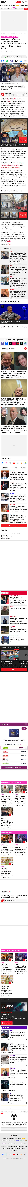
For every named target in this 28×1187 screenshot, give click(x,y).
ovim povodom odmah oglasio (10, 167)
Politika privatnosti (11, 1148)
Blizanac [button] (8, 1111)
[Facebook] (6, 343)
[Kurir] (3, 2)
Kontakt (8, 1146)
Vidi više (14, 1129)
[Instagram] (14, 343)
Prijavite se (7, 1023)
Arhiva (4, 1148)
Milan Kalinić (10, 99)
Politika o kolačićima (22, 1146)
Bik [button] (5, 1111)
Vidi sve (14, 669)
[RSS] (22, 463)
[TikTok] (21, 343)
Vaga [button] (22, 1111)
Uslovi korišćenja (21, 1148)
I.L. (9, 244)
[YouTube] (17, 343)
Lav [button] (15, 1111)
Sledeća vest (20, 326)
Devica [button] (18, 1111)
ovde (8, 241)
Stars (8, 33)
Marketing (3, 1146)
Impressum (14, 1146)
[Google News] (25, 343)
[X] (10, 343)
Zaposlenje (14, 1150)
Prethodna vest (8, 326)
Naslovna (3, 33)
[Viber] (2, 343)
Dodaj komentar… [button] (10, 900)
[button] (25, 51)
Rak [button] (12, 1111)
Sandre (9, 101)
